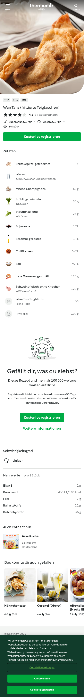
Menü (8, 9)
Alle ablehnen (42, 678)
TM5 (24, 100)
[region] (42, 666)
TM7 (6, 100)
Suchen (76, 9)
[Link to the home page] (42, 7)
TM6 (15, 100)
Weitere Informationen (42, 428)
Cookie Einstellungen (42, 667)
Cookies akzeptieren (42, 689)
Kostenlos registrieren (42, 136)
